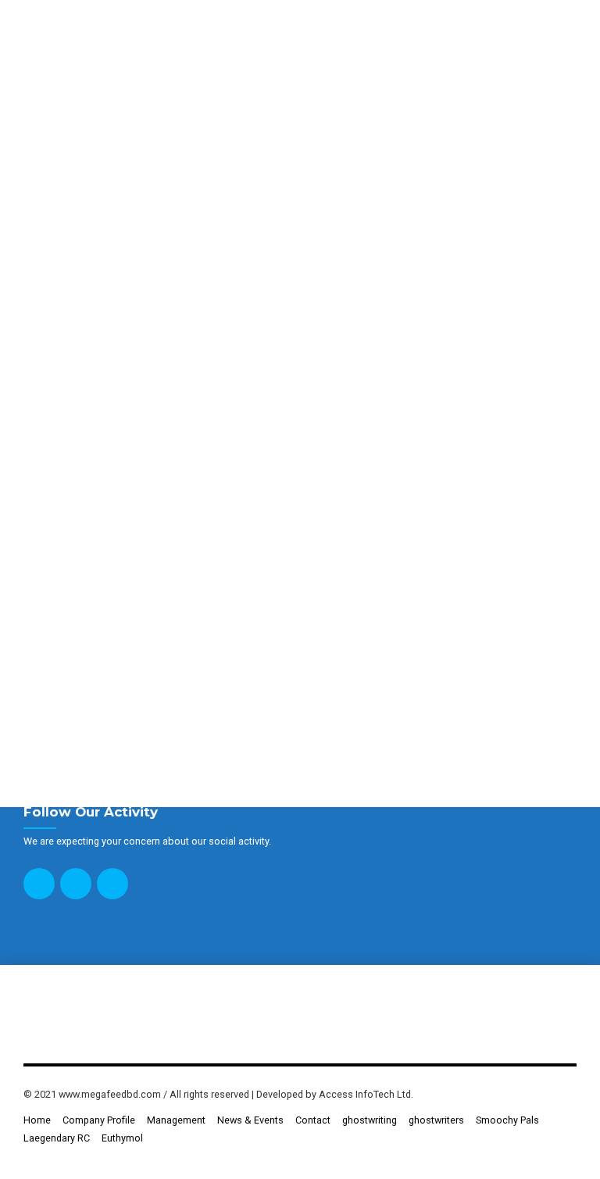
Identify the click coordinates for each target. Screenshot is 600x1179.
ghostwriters (436, 1120)
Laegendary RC (56, 1138)
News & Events (250, 1120)
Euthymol (122, 1138)
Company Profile (98, 1120)
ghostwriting (369, 1120)
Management (176, 1120)
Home (37, 1120)
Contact (312, 1120)
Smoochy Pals (507, 1120)
